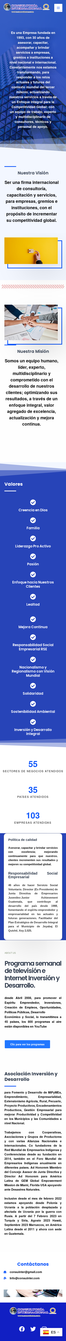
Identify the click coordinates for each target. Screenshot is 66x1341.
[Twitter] (33, 1329)
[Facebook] (22, 1329)
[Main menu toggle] (58, 8)
